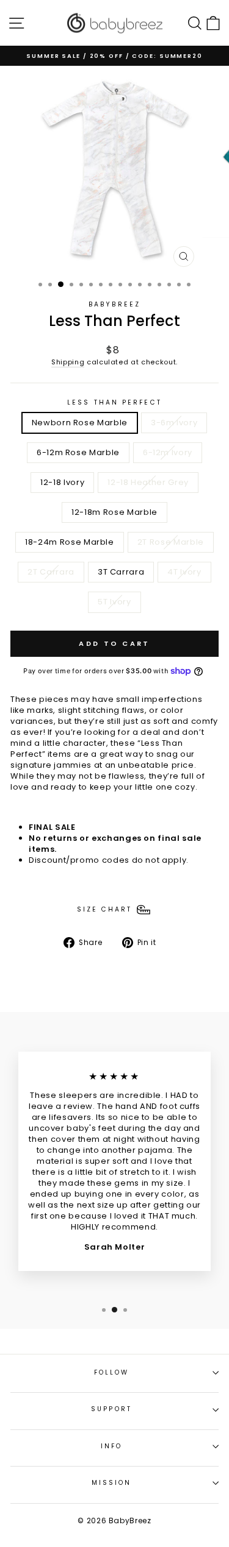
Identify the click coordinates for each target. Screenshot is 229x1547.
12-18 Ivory (62, 482)
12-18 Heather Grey (148, 482)
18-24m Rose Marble (69, 542)
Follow (111, 1372)
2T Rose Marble (170, 542)
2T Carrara (50, 572)
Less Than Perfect (114, 402)
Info (111, 1446)
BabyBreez (114, 304)
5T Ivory (114, 601)
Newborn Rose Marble (80, 422)
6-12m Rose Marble (78, 452)
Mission (112, 1482)
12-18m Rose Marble (114, 512)
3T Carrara (121, 572)
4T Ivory (184, 572)
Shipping (67, 362)
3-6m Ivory (174, 422)
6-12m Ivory (167, 452)
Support (111, 1409)
